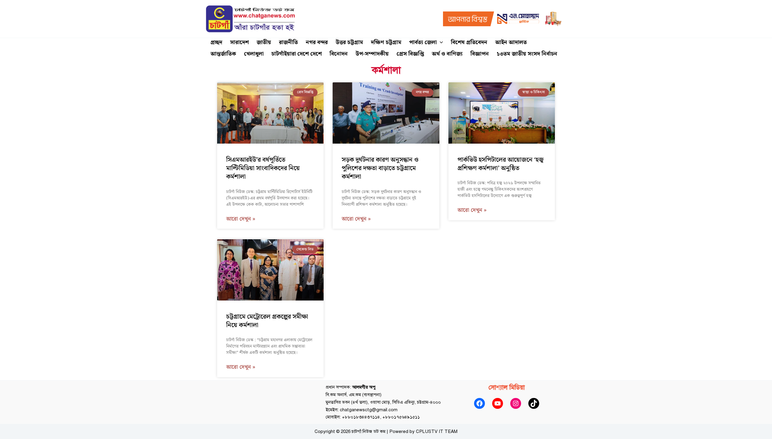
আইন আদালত (511, 42)
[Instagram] (515, 403)
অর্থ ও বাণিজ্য (447, 53)
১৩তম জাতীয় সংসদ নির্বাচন (527, 53)
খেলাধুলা (254, 53)
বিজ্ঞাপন (479, 53)
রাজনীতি (288, 42)
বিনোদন (339, 53)
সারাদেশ (239, 42)
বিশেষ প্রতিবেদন (469, 42)
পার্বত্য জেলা (423, 42)
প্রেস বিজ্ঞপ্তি (410, 53)
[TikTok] (533, 403)
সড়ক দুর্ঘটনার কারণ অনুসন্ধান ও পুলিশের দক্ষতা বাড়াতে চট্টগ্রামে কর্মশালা (380, 168)
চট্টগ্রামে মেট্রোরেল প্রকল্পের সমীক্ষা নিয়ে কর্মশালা (267, 321)
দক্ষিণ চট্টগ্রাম (386, 42)
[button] (440, 42)
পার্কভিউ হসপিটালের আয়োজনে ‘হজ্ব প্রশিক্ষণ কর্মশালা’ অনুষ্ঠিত (500, 164)
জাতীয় (264, 42)
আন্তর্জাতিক (223, 53)
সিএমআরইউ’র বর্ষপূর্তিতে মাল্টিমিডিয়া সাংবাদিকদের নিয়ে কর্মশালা (263, 168)
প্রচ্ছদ (216, 42)
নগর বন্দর (317, 42)
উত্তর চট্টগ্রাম (349, 42)
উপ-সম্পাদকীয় (372, 53)
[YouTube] (497, 403)
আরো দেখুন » (240, 219)
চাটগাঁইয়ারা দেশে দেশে (296, 53)
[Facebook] (479, 403)
